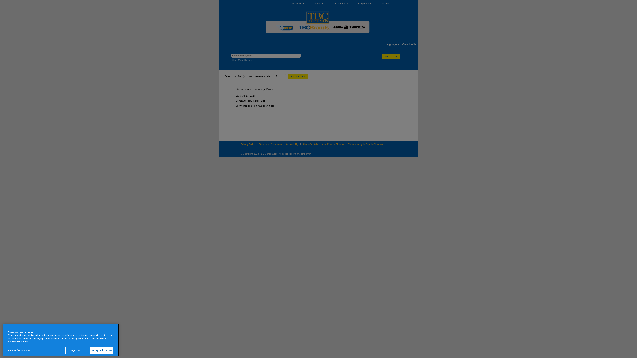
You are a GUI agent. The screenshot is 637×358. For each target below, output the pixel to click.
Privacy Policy (20, 342)
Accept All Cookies (102, 350)
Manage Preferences (19, 350)
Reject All (76, 350)
